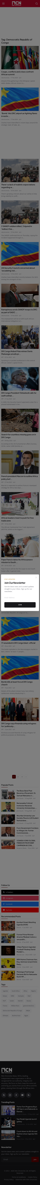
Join (20, 605)
